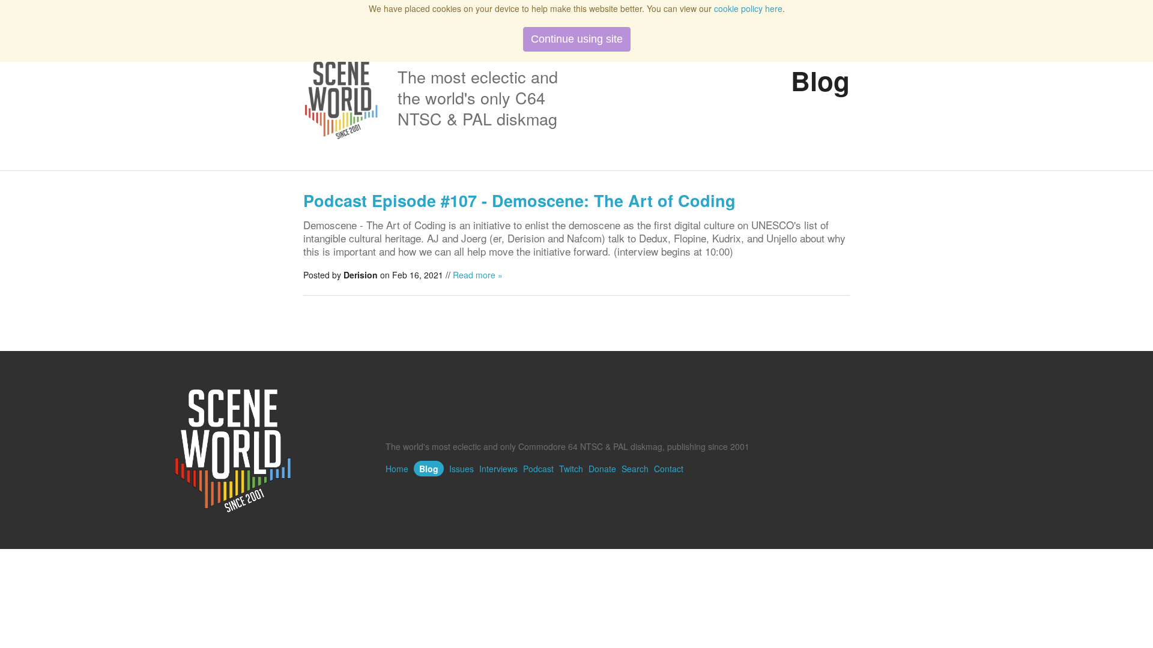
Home (397, 469)
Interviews (498, 469)
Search (635, 469)
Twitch (571, 469)
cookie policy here (748, 8)
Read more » (478, 275)
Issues (461, 469)
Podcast (538, 469)
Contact (668, 469)
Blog (428, 469)
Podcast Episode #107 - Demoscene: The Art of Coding (519, 200)
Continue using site (577, 39)
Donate (602, 469)
